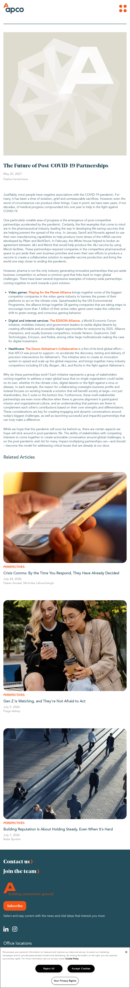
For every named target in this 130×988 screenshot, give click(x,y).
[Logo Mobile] (9, 8)
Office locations (17, 943)
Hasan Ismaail (12, 582)
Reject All (49, 968)
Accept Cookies (81, 968)
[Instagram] (14, 929)
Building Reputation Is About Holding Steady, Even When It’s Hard (58, 829)
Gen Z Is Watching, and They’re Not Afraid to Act (44, 701)
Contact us (16, 861)
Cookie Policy (72, 958)
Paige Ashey (11, 710)
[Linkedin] (5, 929)
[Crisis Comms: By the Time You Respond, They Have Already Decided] (65, 517)
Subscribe (15, 906)
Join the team (19, 871)
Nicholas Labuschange (38, 582)
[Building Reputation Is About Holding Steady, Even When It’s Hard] (65, 773)
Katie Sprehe (12, 839)
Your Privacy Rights (65, 980)
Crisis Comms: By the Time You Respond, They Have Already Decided (61, 573)
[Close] (126, 952)
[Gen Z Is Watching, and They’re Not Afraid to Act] (65, 645)
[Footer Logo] (28, 889)
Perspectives (14, 566)
